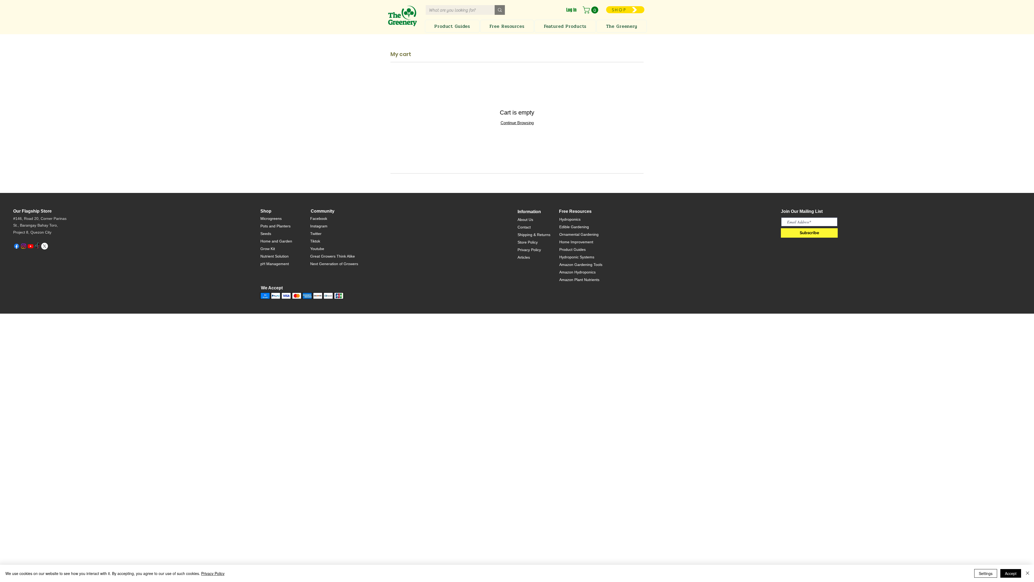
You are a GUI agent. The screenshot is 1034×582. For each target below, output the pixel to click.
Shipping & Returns (534, 235)
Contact (524, 227)
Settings (986, 573)
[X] (44, 246)
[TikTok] (37, 246)
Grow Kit (267, 249)
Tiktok (315, 241)
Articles (524, 257)
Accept (1010, 573)
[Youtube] (30, 246)
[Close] (1027, 573)
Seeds (265, 233)
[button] (591, 9)
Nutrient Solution (274, 256)
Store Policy (528, 242)
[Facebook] (16, 246)
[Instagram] (23, 246)
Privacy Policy (529, 250)
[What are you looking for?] (500, 10)
